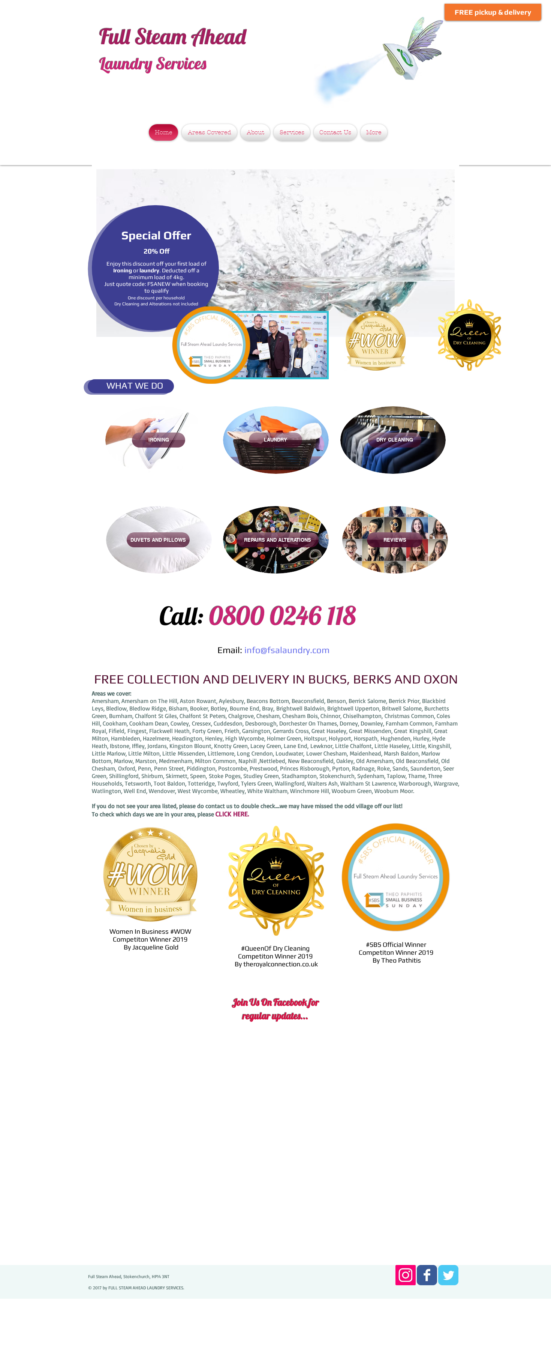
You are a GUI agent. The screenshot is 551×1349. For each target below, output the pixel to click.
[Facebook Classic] (427, 1275)
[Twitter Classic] (448, 1275)
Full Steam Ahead (172, 36)
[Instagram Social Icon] (405, 1275)
